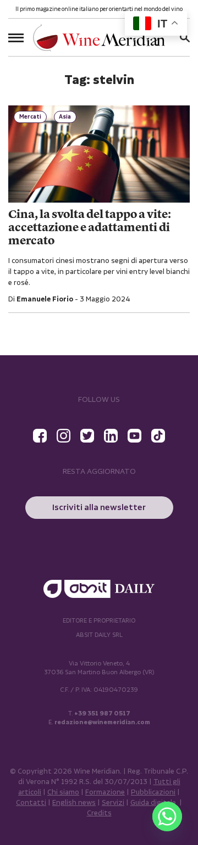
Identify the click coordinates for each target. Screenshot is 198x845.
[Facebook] (40, 436)
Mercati (30, 117)
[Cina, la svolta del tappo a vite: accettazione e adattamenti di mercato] (99, 154)
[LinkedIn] (111, 436)
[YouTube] (134, 436)
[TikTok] (158, 436)
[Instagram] (63, 436)
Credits (99, 813)
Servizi (113, 803)
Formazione (105, 792)
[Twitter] (87, 436)
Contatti (31, 803)
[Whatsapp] (167, 816)
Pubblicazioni (153, 792)
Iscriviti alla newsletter (99, 507)
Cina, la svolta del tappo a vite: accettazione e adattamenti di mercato (89, 228)
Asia (65, 117)
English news (74, 803)
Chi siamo (63, 792)
